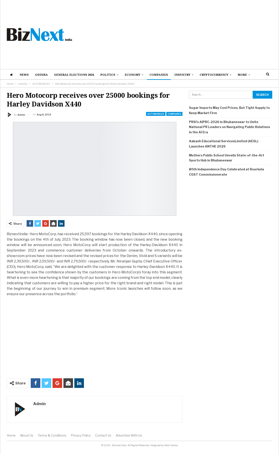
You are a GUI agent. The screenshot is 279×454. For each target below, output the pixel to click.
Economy (132, 75)
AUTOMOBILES (155, 114)
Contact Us (103, 435)
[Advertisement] (184, 34)
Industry (182, 75)
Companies (159, 75)
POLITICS (107, 75)
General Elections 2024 (74, 75)
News (24, 75)
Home (11, 435)
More (242, 75)
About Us (26, 435)
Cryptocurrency (214, 75)
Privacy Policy (81, 435)
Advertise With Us (129, 435)
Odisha (41, 75)
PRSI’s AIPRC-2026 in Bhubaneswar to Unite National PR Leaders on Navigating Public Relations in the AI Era (229, 127)
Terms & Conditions (52, 435)
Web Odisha (171, 445)
